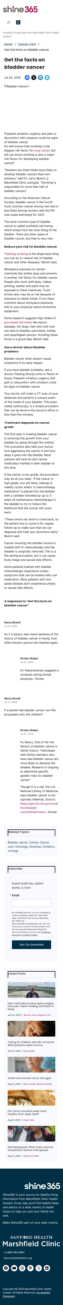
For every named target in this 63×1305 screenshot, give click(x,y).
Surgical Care (44, 1015)
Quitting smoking (16, 254)
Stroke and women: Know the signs (29, 1078)
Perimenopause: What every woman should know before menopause (30, 1149)
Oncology (21, 846)
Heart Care (28, 1120)
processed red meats (18, 322)
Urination (48, 846)
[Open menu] (18, 22)
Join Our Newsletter (31, 944)
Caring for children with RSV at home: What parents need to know (31, 1044)
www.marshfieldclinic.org (18, 1257)
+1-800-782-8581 (14, 1252)
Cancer (33, 842)
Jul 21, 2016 (10, 626)
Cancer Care (27, 44)
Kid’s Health (29, 1051)
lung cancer (42, 150)
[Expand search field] (8, 22)
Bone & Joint (30, 1015)
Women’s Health (44, 1084)
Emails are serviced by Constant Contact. (31, 933)
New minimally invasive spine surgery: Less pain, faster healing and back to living (31, 1006)
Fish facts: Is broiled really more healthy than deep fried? (27, 1113)
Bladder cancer (17, 842)
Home (8, 44)
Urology (13, 850)
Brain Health (29, 1084)
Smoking (35, 846)
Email (15, 895)
